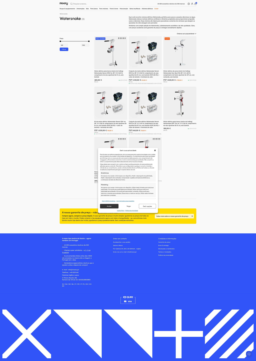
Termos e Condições (164, 252)
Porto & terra (114, 9)
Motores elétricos (147, 9)
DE (69, 284)
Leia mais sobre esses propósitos (125, 201)
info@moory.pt (73, 270)
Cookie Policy (120, 210)
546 (77, 272)
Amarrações (80, 9)
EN (63, 286)
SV (63, 284)
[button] (155, 150)
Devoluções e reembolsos (166, 249)
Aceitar (109, 206)
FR (78, 284)
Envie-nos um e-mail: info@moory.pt (125, 252)
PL (84, 284)
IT (81, 284)
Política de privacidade (131, 210)
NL (73, 284)
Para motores (103, 9)
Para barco (94, 9)
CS (90, 284)
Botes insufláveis (135, 9)
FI (75, 284)
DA (66, 284)
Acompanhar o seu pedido (121, 242)
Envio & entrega (163, 245)
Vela (87, 9)
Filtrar (64, 49)
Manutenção (124, 9)
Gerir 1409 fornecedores (108, 201)
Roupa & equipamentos (67, 9)
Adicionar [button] (121, 66)
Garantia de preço (164, 242)
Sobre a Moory (118, 245)
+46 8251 (73, 272)
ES (87, 284)
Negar (129, 206)
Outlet (156, 9)
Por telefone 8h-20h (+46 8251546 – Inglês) (127, 249)
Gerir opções (147, 206)
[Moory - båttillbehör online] (64, 4)
